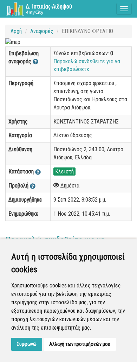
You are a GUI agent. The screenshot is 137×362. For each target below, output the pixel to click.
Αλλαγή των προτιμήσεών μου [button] (79, 344)
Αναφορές (41, 31)
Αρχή (16, 31)
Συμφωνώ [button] (27, 344)
